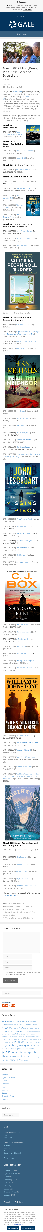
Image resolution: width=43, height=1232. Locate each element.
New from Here (22, 857)
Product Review (6, 1049)
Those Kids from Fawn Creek (26, 886)
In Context (19, 1041)
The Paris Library (22, 245)
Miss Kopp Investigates (24, 540)
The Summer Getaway (24, 668)
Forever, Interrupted (23, 440)
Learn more (27, 10)
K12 (25, 1042)
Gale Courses (12, 1031)
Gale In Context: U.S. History (15, 1036)
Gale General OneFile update (33, 1031)
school (18, 1057)
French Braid (21, 158)
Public (4, 1087)
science (31, 1057)
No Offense (20, 555)
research (13, 1057)
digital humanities (32, 1024)
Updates (26, 1060)
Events (4, 1081)
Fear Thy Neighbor (23, 432)
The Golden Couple (23, 188)
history (12, 1042)
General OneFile (19, 1039)
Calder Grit (20, 324)
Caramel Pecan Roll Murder (26, 341)
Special (4, 1093)
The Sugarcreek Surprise (25, 661)
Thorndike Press (18, 903)
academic (7, 1021)
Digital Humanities (8, 1078)
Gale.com (7, 1135)
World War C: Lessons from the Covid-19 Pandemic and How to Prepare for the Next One (21, 776)
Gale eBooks (20, 1031)
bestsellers (9, 906)
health (30, 1039)
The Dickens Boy (22, 418)
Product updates (28, 1049)
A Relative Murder (22, 639)
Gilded (18, 850)
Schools (24, 1056)
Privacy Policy (9, 1158)
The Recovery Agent (23, 632)
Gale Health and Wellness (8, 1034)
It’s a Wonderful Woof (24, 519)
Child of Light (21, 348)
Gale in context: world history (29, 1036)
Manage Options (13, 1228)
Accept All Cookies (28, 1228)
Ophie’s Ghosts (21, 871)
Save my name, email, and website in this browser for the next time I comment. (22, 973)
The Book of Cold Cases (25, 151)
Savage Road (21, 646)
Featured (8, 903)
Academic (5, 1075)
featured (13, 1028)
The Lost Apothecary (23, 238)
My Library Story (15, 1045)
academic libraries (21, 1021)
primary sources (32, 1045)
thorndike (5, 1060)
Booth (18, 181)
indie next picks (19, 906)
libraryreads (7, 909)
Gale (20, 1028)
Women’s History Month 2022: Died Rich (19, 918)
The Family (20, 425)
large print (28, 906)
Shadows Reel (21, 653)
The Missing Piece (22, 548)
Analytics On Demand (12, 1024)
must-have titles (10, 895)
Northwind (20, 864)
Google (26, 1039)
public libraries (19, 1052)
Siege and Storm (22, 878)
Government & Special (12, 1153)
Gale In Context (20, 1034)
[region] (21, 1219)
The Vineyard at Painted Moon (27, 743)
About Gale (8, 1137)
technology (36, 1057)
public (6, 1052)
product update (16, 1049)
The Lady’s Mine (22, 526)
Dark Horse (20, 411)
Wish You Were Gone (24, 767)
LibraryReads (17, 92)
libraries (37, 1042)
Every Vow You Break (24, 231)
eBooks (6, 1028)
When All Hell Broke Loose (25, 757)
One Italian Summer (23, 169)
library (4, 1046)
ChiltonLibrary (23, 1024)
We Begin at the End (23, 750)
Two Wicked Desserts (24, 735)
